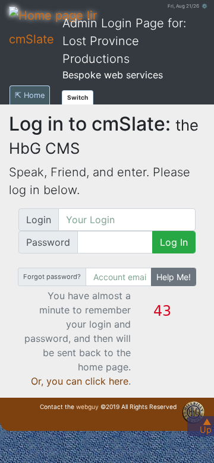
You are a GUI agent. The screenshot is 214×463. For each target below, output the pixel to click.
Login (38, 220)
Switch (77, 97)
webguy (87, 406)
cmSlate (31, 39)
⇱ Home (30, 95)
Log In (174, 242)
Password (48, 242)
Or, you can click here (79, 381)
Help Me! (173, 277)
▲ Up (206, 426)
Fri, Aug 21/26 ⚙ (187, 6)
